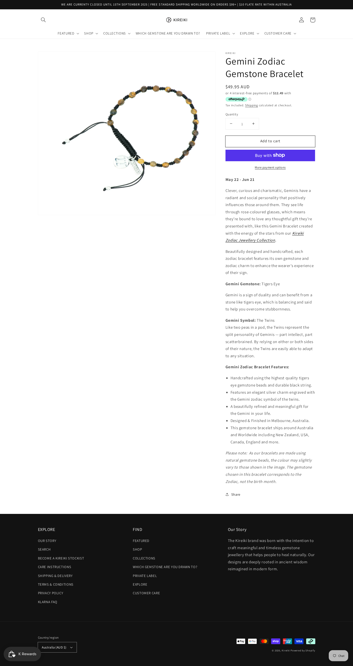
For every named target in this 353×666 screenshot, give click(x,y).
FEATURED (141, 540)
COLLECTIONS (144, 558)
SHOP (137, 549)
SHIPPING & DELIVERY (55, 575)
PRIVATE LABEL (145, 575)
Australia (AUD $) (54, 647)
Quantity (231, 114)
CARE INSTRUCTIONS (54, 567)
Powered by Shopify (303, 650)
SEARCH (44, 549)
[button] (43, 19)
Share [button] (235, 494)
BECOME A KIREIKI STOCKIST (61, 558)
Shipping (251, 105)
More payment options (270, 167)
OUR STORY (47, 540)
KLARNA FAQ (47, 602)
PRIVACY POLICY (50, 593)
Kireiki (286, 650)
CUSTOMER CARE (146, 593)
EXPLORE (140, 584)
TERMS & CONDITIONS (55, 584)
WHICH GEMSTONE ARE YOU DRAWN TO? (165, 567)
